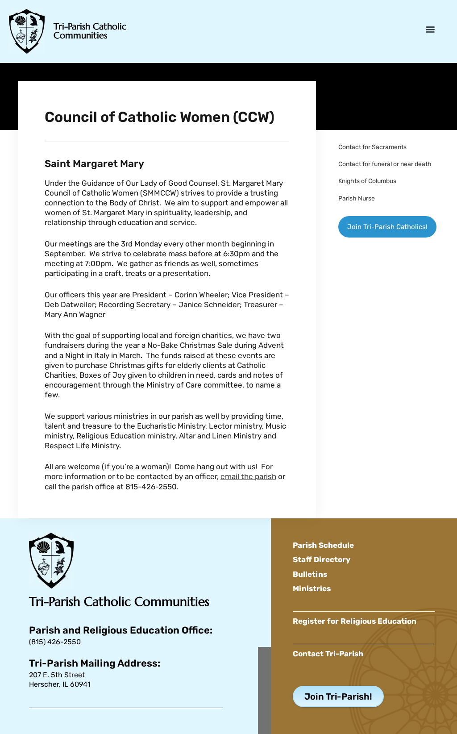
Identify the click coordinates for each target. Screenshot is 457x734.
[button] (430, 29)
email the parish (248, 476)
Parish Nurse (356, 198)
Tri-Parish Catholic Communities (90, 31)
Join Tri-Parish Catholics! (387, 227)
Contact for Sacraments (372, 147)
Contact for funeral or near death (385, 164)
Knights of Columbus (367, 181)
